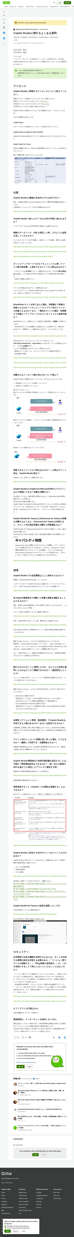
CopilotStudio (54, 37)
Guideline (4, 1201)
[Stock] (4, 20)
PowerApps (24, 37)
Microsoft (16, 37)
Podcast (38, 1207)
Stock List (13, 6)
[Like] (4, 12)
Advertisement (5, 1213)
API (20, 1213)
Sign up (15, 1231)
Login (60, 2)
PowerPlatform (33, 37)
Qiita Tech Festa (23, 1204)
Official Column (42, 6)
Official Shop (57, 1198)
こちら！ (46, 101)
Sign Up (44, 1154)
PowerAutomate (43, 37)
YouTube (38, 1204)
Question (21, 6)
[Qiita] (6, 2)
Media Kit (4, 1204)
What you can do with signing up (26, 1062)
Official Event (30, 6)
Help (2, 1210)
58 (4, 15)
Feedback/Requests (7, 1207)
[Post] (4, 27)
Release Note (23, 1192)
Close (23, 1231)
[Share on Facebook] (4, 33)
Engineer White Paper (25, 1210)
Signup (67, 2)
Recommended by (27, 1078)
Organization (54, 6)
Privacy (3, 1198)
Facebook (39, 1201)
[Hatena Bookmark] (4, 38)
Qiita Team (56, 1192)
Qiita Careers (65, 6)
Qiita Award (22, 1207)
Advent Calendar (24, 1201)
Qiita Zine (56, 1195)
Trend (6, 6)
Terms (3, 1195)
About (3, 1192)
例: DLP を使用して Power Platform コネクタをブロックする (34, 889)
